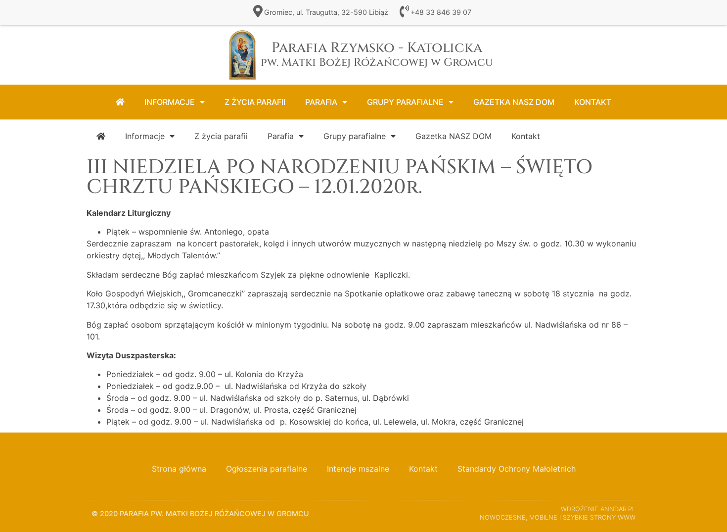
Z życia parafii (255, 102)
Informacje (169, 102)
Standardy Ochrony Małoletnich (516, 469)
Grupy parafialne (405, 102)
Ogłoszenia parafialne (266, 469)
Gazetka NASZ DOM (513, 102)
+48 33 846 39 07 (440, 12)
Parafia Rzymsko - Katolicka (377, 54)
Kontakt (592, 102)
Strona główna (179, 469)
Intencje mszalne (358, 469)
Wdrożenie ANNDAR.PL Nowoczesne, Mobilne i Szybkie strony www (558, 513)
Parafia (321, 102)
